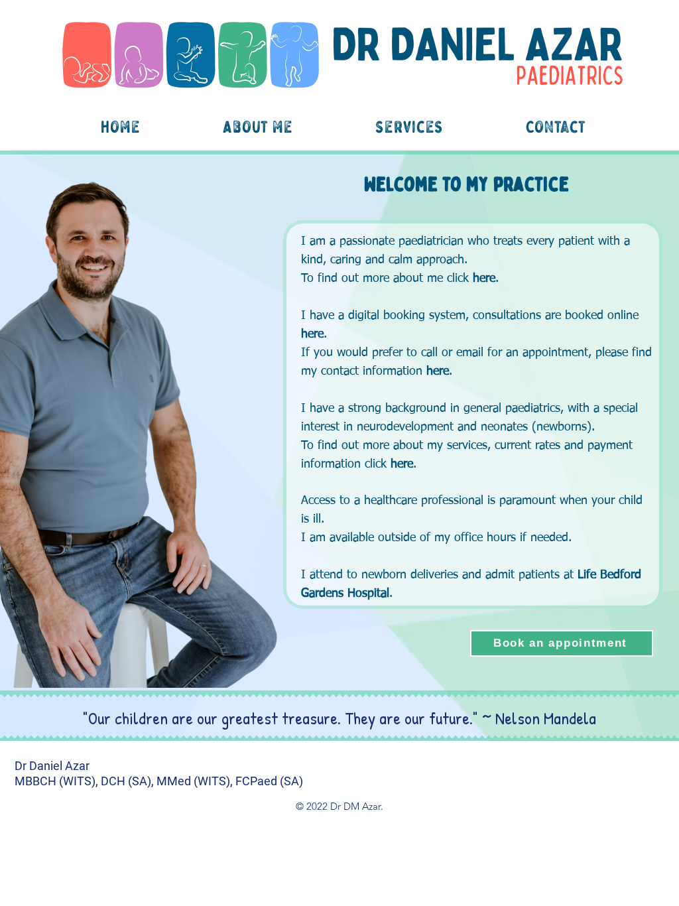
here (484, 279)
